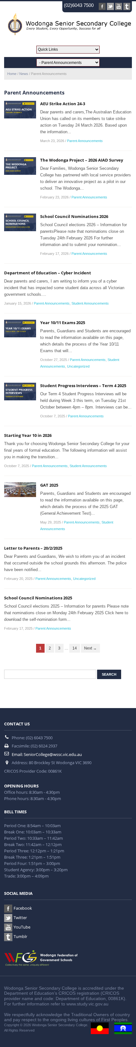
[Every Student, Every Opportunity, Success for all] (68, 24)
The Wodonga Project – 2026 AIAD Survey (81, 160)
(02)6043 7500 (79, 5)
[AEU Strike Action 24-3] (20, 109)
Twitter (20, 917)
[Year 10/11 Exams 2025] (20, 328)
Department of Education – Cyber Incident (47, 273)
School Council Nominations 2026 (74, 216)
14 (74, 648)
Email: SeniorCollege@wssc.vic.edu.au (47, 754)
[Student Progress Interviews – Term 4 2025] (20, 391)
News (23, 74)
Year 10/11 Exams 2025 (62, 322)
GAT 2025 (49, 485)
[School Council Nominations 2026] (20, 222)
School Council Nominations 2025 (38, 598)
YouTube (22, 927)
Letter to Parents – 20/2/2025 (33, 548)
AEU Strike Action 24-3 (62, 103)
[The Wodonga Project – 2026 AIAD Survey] (20, 165)
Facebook (23, 908)
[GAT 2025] (20, 489)
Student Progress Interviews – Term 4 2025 (83, 385)
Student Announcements (90, 303)
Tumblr (20, 936)
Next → (90, 648)
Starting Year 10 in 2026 (28, 435)
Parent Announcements (85, 141)
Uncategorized (78, 366)
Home (11, 74)
